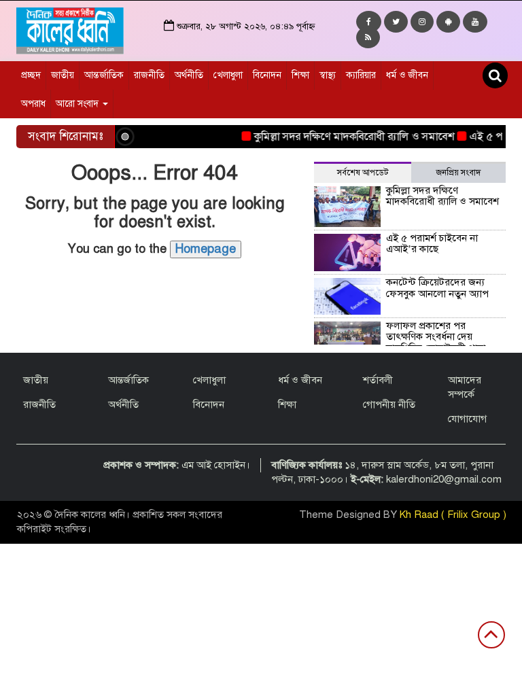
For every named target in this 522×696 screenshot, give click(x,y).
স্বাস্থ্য (327, 75)
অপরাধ (33, 103)
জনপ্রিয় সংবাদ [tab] (458, 172)
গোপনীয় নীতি (389, 404)
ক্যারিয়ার (361, 75)
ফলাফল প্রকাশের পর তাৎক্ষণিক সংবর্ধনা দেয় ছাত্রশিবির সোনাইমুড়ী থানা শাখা (402, 342)
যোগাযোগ (467, 419)
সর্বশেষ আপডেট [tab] (362, 172)
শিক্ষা (300, 75)
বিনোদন (267, 75)
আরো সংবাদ (78, 103)
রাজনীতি (149, 75)
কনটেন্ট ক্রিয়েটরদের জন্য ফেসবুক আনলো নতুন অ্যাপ (437, 288)
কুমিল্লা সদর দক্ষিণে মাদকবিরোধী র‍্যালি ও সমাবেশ (347, 136)
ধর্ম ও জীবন (407, 75)
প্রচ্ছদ (31, 75)
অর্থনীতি (189, 75)
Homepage (205, 248)
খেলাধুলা (228, 75)
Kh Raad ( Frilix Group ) (453, 514)
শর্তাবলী (378, 380)
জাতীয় (62, 75)
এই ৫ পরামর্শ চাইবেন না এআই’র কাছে (432, 244)
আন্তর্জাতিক (104, 75)
